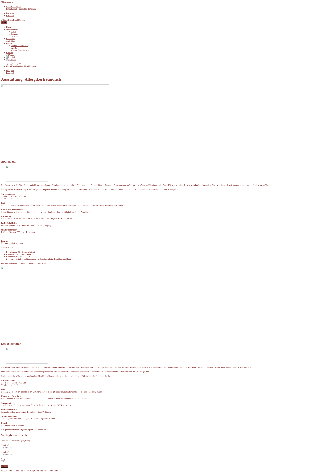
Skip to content (7, 2)
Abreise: (5, 452)
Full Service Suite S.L (53, 471)
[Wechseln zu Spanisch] (11, 59)
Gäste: (3, 459)
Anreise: (5, 445)
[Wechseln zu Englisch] (10, 57)
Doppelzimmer (11, 343)
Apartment (8, 161)
